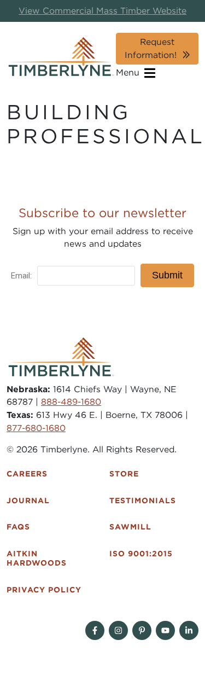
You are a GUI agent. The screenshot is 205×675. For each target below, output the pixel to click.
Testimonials (142, 500)
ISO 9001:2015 (141, 553)
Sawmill (130, 526)
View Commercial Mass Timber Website (102, 10)
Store (124, 473)
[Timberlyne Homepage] (61, 57)
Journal (28, 500)
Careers (27, 473)
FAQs (18, 526)
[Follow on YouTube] (165, 630)
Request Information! (151, 48)
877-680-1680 (36, 428)
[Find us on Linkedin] (188, 630)
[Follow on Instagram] (118, 630)
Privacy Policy (44, 589)
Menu (129, 72)
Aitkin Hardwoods (37, 558)
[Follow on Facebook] (94, 630)
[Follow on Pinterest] (141, 630)
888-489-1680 (71, 402)
